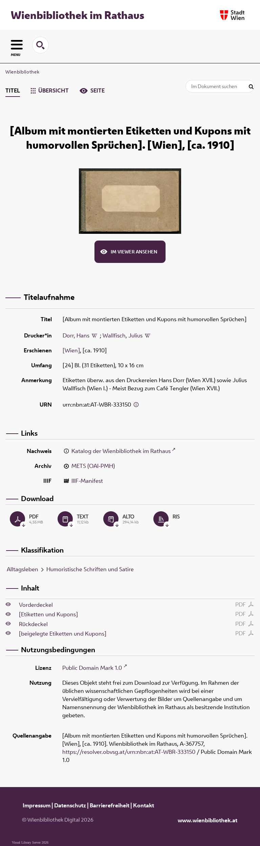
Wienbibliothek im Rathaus (77, 15)
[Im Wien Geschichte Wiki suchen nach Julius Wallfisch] (147, 335)
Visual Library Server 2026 (30, 842)
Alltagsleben (22, 569)
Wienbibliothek (22, 72)
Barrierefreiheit (109, 805)
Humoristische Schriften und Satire (90, 569)
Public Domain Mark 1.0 (92, 668)
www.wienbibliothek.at (207, 820)
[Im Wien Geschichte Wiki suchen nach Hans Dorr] (94, 335)
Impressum (36, 805)
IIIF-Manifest (87, 480)
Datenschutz (70, 805)
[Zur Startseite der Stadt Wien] (232, 15)
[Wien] (71, 350)
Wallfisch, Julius (123, 335)
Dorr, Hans (76, 335)
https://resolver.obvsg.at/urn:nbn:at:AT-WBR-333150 (128, 752)
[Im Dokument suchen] (251, 86)
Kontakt (143, 805)
